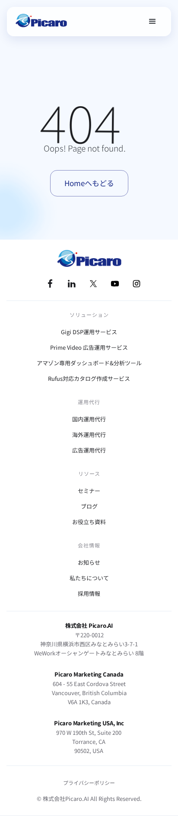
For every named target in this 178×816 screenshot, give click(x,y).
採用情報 (89, 593)
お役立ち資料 (89, 522)
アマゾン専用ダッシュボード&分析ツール (89, 363)
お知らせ (89, 562)
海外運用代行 (89, 434)
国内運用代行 (89, 419)
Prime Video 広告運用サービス (89, 347)
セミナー (89, 491)
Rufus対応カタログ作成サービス (89, 378)
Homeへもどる (89, 182)
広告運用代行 (89, 450)
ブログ (89, 506)
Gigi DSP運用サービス (89, 332)
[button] (152, 21)
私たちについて (89, 578)
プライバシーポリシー (89, 782)
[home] (41, 21)
